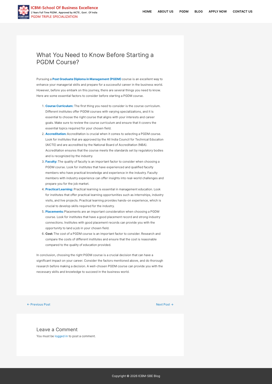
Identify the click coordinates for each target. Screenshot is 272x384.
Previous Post (38, 304)
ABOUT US (165, 11)
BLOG (199, 11)
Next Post (164, 304)
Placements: (54, 211)
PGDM (184, 11)
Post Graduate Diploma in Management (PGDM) (87, 79)
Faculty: (51, 161)
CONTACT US (242, 11)
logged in (61, 336)
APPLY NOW (218, 11)
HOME (147, 11)
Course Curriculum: (59, 106)
